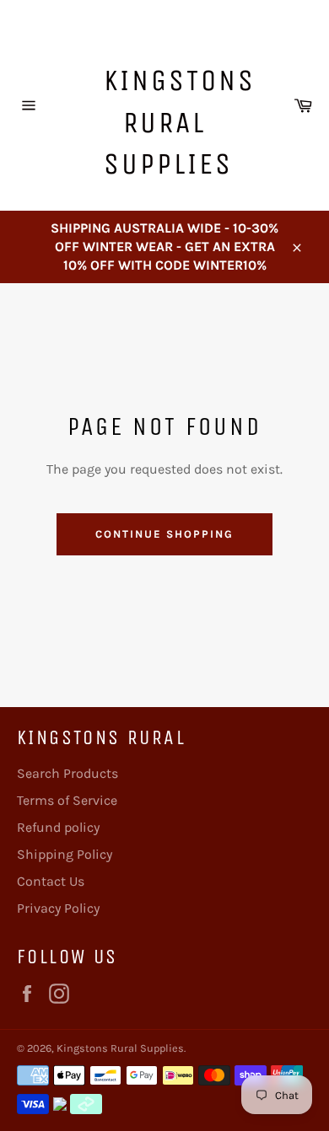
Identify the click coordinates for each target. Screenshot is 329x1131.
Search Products (67, 773)
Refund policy (58, 827)
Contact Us (50, 881)
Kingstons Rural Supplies (173, 122)
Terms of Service (67, 800)
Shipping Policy (64, 854)
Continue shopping (164, 534)
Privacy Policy (58, 908)
